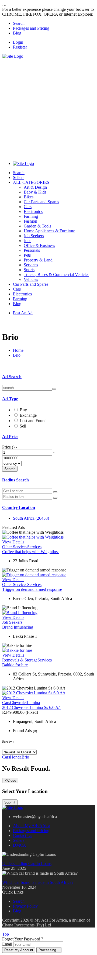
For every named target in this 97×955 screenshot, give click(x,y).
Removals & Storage (19, 660)
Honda (16, 757)
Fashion (30, 221)
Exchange (28, 415)
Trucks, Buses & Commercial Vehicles (56, 274)
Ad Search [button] (12, 376)
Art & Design (35, 187)
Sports (29, 269)
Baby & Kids (35, 192)
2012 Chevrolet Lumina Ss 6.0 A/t (31, 707)
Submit (9, 802)
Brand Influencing (17, 627)
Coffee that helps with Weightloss (30, 551)
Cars (28, 206)
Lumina (33, 702)
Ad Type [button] (10, 399)
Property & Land (38, 260)
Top (5, 934)
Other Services (14, 546)
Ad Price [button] (10, 436)
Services (31, 265)
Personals (32, 250)
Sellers (18, 177)
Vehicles (31, 279)
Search (19, 23)
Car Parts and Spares (41, 201)
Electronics (33, 211)
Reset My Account (18, 950)
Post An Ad (23, 313)
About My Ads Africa (31, 825)
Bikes (28, 197)
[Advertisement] (48, 107)
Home (18, 350)
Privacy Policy (25, 906)
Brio (16, 355)
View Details (13, 542)
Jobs (27, 240)
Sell (23, 426)
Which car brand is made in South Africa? (37, 882)
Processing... (49, 950)
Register (20, 47)
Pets (27, 255)
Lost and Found (33, 420)
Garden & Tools (37, 226)
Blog (17, 33)
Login (18, 42)
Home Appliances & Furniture (49, 231)
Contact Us (22, 835)
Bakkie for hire (15, 665)
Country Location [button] (18, 507)
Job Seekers (34, 235)
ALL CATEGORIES (31, 182)
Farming (31, 216)
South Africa (31, 518)
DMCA (19, 845)
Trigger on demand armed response (32, 589)
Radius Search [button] (15, 480)
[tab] (48, 376)
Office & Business (39, 245)
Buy (23, 410)
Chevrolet (18, 702)
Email (7, 944)
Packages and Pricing (31, 28)
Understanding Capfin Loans (26, 863)
